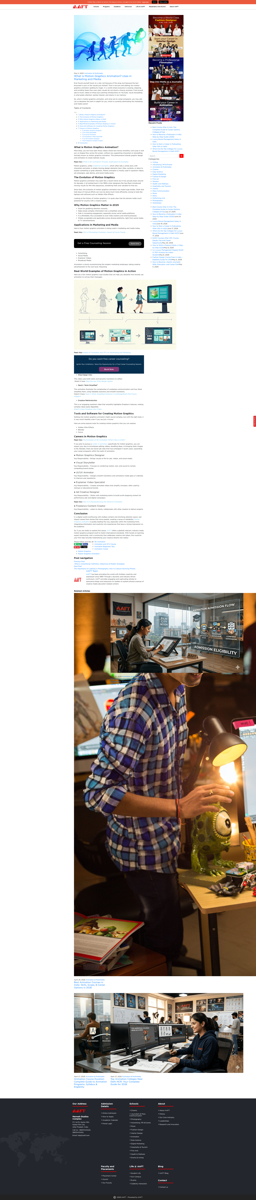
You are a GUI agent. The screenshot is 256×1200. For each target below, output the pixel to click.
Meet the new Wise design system (99, 381)
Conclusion (84, 143)
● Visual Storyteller (90, 132)
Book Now (109, 369)
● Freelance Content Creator (93, 140)
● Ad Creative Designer (92, 138)
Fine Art (155, 179)
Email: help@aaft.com (81, 1135)
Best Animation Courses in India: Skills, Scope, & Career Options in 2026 (89, 985)
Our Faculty (107, 1183)
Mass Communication (160, 191)
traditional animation (101, 166)
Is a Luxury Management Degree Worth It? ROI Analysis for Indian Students (167, 252)
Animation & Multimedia (93, 73)
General (155, 181)
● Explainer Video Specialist (93, 136)
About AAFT (165, 1110)
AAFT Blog (164, 1173)
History (162, 1114)
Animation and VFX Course (105, 544)
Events (133, 1180)
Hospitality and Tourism (161, 186)
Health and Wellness (160, 184)
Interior (155, 188)
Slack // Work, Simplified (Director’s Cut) (101, 394)
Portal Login (107, 1123)
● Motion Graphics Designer (93, 130)
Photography (157, 200)
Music (154, 193)
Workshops (156, 203)
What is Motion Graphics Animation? (92, 114)
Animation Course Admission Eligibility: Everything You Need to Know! (126, 681)
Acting (155, 162)
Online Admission (109, 1113)
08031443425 (84, 1130)
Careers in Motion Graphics (89, 128)
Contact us (164, 1187)
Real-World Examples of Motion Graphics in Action (98, 123)
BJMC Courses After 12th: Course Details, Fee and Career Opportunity (165, 240)
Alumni (105, 1179)
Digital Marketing (159, 174)
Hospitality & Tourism (139, 1147)
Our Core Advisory (167, 1117)
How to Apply (108, 1116)
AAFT (109, 530)
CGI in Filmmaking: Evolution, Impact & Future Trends (104, 232)
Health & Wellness (138, 1154)
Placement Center (109, 1176)
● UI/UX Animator (90, 134)
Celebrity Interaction (139, 1184)
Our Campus (136, 1177)
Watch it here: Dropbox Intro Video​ (88, 409)
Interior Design (137, 1133)
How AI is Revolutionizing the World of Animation (102, 502)
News (154, 196)
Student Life (136, 1173)
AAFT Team (92, 571)
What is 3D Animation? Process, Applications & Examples (105, 162)
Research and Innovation (169, 1124)
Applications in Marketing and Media (93, 121)
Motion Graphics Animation (89, 554)
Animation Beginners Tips (104, 546)
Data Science (157, 172)
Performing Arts (158, 198)
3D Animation (99, 542)
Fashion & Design (159, 176)
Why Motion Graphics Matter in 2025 (93, 119)
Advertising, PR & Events (162, 164)
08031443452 (78, 1132)
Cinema (155, 169)
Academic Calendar (110, 1120)
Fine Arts (134, 1151)
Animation (135, 1137)
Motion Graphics (84, 551)
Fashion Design (137, 1130)
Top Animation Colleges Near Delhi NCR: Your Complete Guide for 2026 (126, 1081)
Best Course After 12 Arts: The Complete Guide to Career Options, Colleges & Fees (166, 129)
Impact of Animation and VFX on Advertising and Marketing (107, 352)
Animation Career (101, 549)
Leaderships (164, 1121)
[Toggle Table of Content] (75, 112)
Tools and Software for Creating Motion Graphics (97, 126)
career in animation (99, 444)
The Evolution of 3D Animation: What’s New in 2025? (104, 440)
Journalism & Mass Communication (138, 1115)
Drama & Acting (137, 1157)
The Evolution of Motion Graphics (91, 117)
